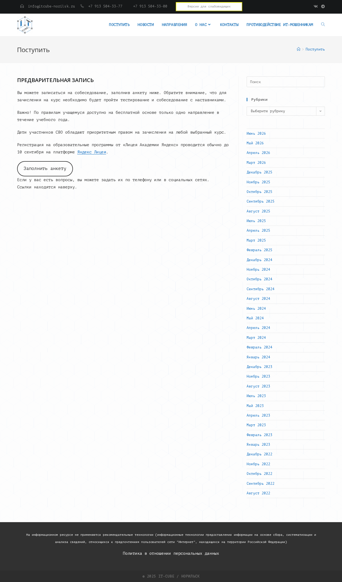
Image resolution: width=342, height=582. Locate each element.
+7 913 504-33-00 (146, 6)
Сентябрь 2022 (260, 484)
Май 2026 (255, 143)
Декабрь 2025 (259, 172)
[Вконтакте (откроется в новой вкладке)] (316, 6)
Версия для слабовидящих (209, 6)
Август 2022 (258, 493)
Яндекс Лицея (91, 152)
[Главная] (298, 49)
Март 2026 (256, 163)
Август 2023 (258, 386)
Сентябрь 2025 (260, 201)
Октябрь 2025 (259, 192)
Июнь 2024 (256, 308)
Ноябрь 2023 (258, 376)
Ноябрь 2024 (258, 269)
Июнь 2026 (256, 133)
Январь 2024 (258, 357)
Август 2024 (258, 299)
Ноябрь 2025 (258, 182)
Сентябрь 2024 (260, 289)
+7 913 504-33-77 (105, 6)
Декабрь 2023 (259, 367)
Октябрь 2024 (259, 279)
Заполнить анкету (45, 168)
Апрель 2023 (258, 415)
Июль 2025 (256, 221)
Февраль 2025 (259, 250)
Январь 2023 (258, 445)
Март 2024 (256, 338)
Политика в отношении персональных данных (171, 553)
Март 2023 (256, 425)
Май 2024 (255, 318)
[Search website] (323, 24)
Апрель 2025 (258, 230)
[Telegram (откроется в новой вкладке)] (322, 6)
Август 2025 (258, 211)
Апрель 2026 (258, 153)
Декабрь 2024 (259, 260)
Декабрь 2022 (259, 454)
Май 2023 (255, 406)
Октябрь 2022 (259, 474)
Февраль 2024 (259, 347)
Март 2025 (256, 240)
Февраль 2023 (259, 435)
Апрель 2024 (258, 328)
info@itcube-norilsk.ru (51, 6)
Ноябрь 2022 (258, 464)
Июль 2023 (256, 396)
